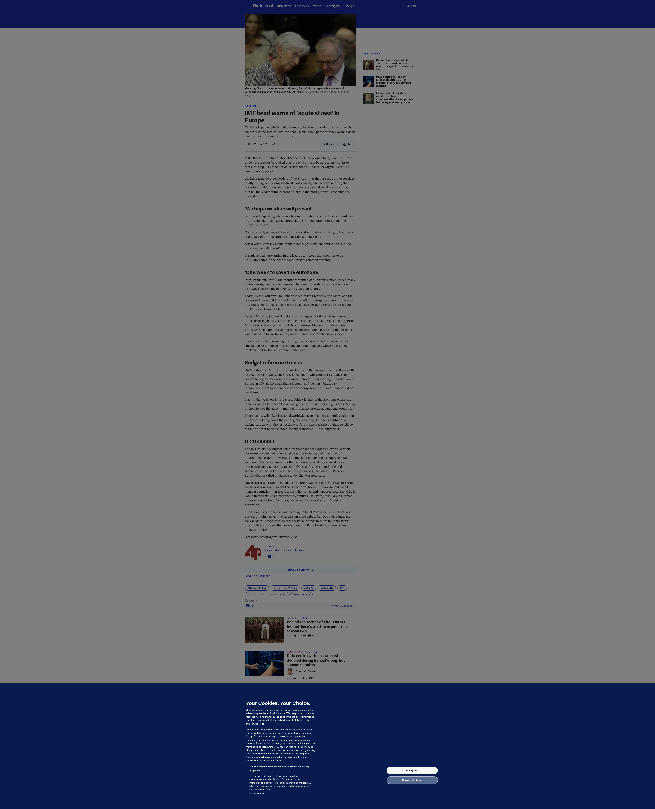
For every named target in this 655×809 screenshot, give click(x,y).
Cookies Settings (412, 780)
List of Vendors (257, 793)
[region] (327, 746)
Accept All (412, 770)
